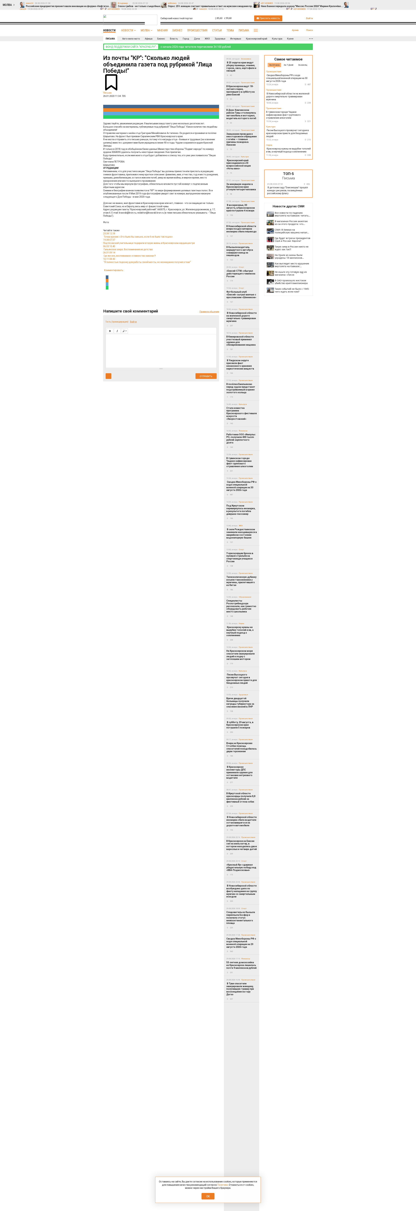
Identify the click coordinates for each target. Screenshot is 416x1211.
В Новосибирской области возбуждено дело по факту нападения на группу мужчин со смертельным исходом (241, 891)
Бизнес (177, 30)
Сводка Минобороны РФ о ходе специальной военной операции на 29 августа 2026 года (241, 942)
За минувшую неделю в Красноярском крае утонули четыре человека (241, 187)
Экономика (246, 59)
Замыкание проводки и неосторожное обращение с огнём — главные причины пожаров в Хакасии (241, 139)
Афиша (148, 38)
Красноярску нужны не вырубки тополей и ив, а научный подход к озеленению (240, 631)
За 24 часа (274, 65)
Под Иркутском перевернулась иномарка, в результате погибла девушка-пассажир (240, 509)
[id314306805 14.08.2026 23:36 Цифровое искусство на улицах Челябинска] (405, 3)
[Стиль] (124, 330)
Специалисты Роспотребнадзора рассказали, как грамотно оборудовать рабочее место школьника (241, 606)
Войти (133, 321)
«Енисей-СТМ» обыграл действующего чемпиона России (240, 274)
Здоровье (220, 38)
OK (208, 1196)
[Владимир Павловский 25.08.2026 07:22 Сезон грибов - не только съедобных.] (360, 3)
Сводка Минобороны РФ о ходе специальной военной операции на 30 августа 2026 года (241, 486)
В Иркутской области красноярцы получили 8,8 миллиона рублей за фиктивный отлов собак (240, 797)
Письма (244, 30)
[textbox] (161, 350)
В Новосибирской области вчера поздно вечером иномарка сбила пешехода (241, 229)
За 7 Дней (288, 65)
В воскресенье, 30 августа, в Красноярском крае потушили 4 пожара (240, 208)
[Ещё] (311, 38)
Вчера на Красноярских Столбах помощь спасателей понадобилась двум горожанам (241, 747)
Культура (277, 38)
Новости (127, 30)
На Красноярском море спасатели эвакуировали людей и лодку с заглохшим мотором (240, 655)
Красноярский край (256, 38)
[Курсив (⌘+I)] (117, 330)
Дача (197, 38)
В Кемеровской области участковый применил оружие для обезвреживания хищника (241, 340)
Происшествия (197, 30)
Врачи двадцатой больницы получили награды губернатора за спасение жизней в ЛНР (240, 702)
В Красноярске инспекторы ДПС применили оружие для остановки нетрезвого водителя (239, 772)
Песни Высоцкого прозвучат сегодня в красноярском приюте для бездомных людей (241, 678)
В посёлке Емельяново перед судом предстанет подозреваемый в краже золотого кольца (240, 388)
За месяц (302, 65)
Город (186, 38)
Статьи (217, 30)
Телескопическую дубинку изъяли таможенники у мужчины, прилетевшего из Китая (241, 581)
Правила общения (209, 311)
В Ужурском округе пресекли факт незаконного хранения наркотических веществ (240, 364)
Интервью (235, 38)
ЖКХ (207, 38)
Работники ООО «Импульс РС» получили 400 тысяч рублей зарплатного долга (240, 438)
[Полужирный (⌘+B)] (110, 330)
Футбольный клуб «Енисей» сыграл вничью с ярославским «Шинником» (241, 295)
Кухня (290, 38)
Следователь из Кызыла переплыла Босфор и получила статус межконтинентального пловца (240, 917)
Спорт (241, 267)
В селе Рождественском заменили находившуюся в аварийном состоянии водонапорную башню (241, 533)
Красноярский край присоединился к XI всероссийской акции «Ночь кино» (238, 164)
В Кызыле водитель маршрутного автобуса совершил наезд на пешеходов (239, 251)
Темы (230, 30)
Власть (174, 38)
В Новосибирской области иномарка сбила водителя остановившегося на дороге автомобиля (241, 821)
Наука (241, 623)
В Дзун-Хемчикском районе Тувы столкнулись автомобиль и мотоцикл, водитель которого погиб (241, 114)
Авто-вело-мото (131, 38)
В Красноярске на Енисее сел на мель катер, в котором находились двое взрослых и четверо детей (241, 845)
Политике (222, 1185)
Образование (245, 597)
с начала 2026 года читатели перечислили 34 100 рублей (168, 46)
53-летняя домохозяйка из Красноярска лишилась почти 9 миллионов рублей (241, 965)
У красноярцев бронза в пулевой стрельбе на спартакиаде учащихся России (239, 557)
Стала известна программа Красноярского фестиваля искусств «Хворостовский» (241, 413)
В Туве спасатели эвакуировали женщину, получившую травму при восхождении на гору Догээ (240, 989)
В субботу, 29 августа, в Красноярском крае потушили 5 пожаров (239, 725)
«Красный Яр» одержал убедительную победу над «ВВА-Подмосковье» (241, 867)
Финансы (243, 431)
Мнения (162, 30)
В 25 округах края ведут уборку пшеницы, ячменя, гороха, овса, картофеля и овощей (241, 66)
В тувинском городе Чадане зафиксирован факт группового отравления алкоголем (239, 462)
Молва (145, 30)
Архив (295, 30)
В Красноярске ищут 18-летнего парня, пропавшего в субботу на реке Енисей (240, 90)
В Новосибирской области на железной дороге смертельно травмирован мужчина (241, 317)
